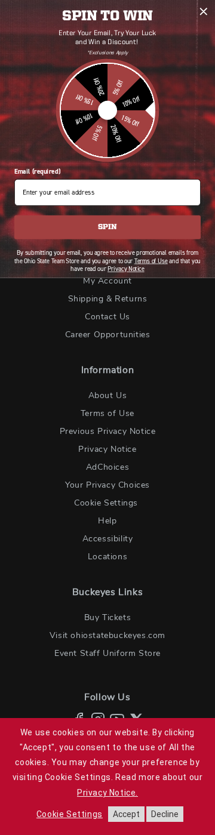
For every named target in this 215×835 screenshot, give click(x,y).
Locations (107, 557)
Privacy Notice (107, 449)
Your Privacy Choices (107, 485)
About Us (107, 396)
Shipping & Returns (108, 299)
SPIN (107, 227)
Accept (126, 814)
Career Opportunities (107, 335)
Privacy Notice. (107, 792)
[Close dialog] (203, 11)
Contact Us (107, 317)
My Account (107, 281)
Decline (165, 814)
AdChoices (107, 467)
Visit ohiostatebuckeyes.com (107, 635)
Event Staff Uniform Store (107, 653)
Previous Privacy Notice (108, 431)
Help (107, 521)
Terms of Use (107, 413)
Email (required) (37, 171)
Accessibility (107, 539)
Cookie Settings (106, 503)
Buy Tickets (107, 618)
